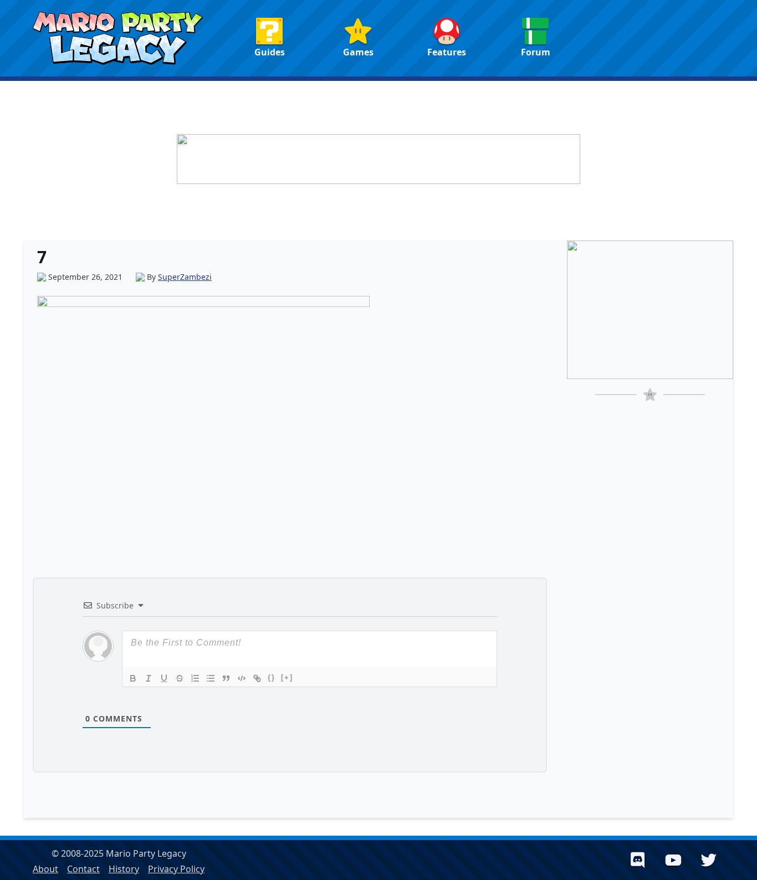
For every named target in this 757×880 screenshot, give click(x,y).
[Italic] (148, 678)
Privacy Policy (176, 869)
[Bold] (133, 678)
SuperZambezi (185, 277)
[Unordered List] (210, 678)
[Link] (257, 678)
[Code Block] (241, 678)
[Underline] (164, 678)
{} (271, 677)
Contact (83, 869)
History (124, 869)
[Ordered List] (195, 678)
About (45, 869)
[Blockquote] (226, 678)
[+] (287, 677)
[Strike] (179, 678)
